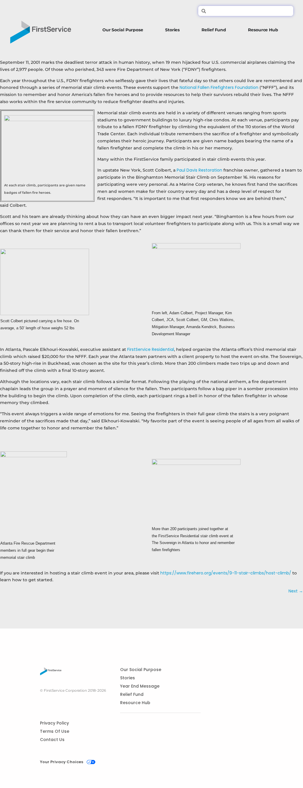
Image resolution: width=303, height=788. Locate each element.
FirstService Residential (150, 349)
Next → (296, 591)
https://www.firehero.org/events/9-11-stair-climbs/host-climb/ (225, 573)
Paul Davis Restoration (199, 170)
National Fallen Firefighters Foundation (219, 87)
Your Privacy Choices (61, 762)
